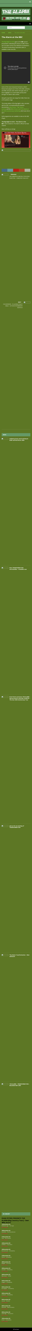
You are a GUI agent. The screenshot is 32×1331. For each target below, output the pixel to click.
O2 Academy (12, 1250)
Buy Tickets (5, 1227)
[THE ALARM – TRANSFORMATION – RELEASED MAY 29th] (5, 1146)
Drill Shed (8, 1263)
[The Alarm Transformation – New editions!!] (5, 1017)
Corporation (9, 1244)
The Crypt (11, 1225)
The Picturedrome (11, 1232)
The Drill (8, 1301)
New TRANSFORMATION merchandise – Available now (18, 568)
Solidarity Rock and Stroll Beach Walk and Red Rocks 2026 (18, 439)
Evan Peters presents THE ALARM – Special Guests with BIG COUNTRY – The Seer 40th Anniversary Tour (19, 698)
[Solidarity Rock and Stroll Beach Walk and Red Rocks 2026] (5, 501)
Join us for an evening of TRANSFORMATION (16, 826)
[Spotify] (19, 5)
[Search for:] (16, 27)
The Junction (10, 1313)
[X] (16, 5)
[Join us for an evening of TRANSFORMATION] (5, 888)
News (4, 434)
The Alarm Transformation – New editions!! (19, 955)
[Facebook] (12, 5)
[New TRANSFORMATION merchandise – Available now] (5, 630)
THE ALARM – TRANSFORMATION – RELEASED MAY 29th (19, 1084)
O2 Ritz (9, 1276)
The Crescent (8, 1238)
